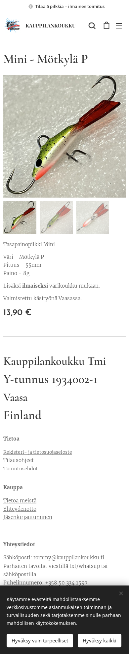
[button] (92, 25)
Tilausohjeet (18, 460)
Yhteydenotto (19, 509)
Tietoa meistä (19, 500)
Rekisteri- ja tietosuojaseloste (37, 452)
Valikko (119, 25)
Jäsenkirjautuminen (27, 517)
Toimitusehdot (20, 469)
